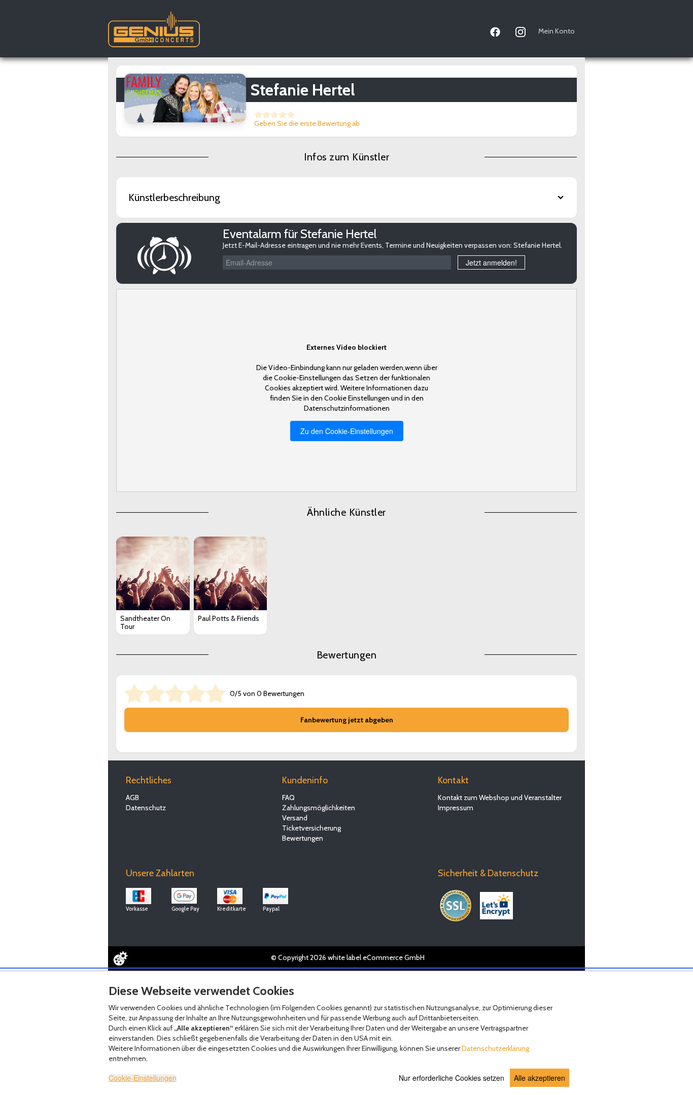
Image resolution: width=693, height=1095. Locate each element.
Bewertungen (302, 838)
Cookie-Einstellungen (143, 1077)
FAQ (288, 797)
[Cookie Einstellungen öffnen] (120, 958)
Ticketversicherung (311, 828)
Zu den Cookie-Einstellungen (346, 431)
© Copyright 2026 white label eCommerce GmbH (348, 957)
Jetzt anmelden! (491, 262)
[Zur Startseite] (154, 27)
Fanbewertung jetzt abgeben (346, 719)
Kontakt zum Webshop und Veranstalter (500, 797)
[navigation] (532, 29)
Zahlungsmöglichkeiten (318, 807)
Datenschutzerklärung (495, 1048)
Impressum (455, 807)
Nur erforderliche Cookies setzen (451, 1078)
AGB (132, 797)
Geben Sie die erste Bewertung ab (307, 123)
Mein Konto (556, 31)
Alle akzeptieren (539, 1078)
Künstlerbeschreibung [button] (174, 197)
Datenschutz (146, 807)
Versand (294, 817)
